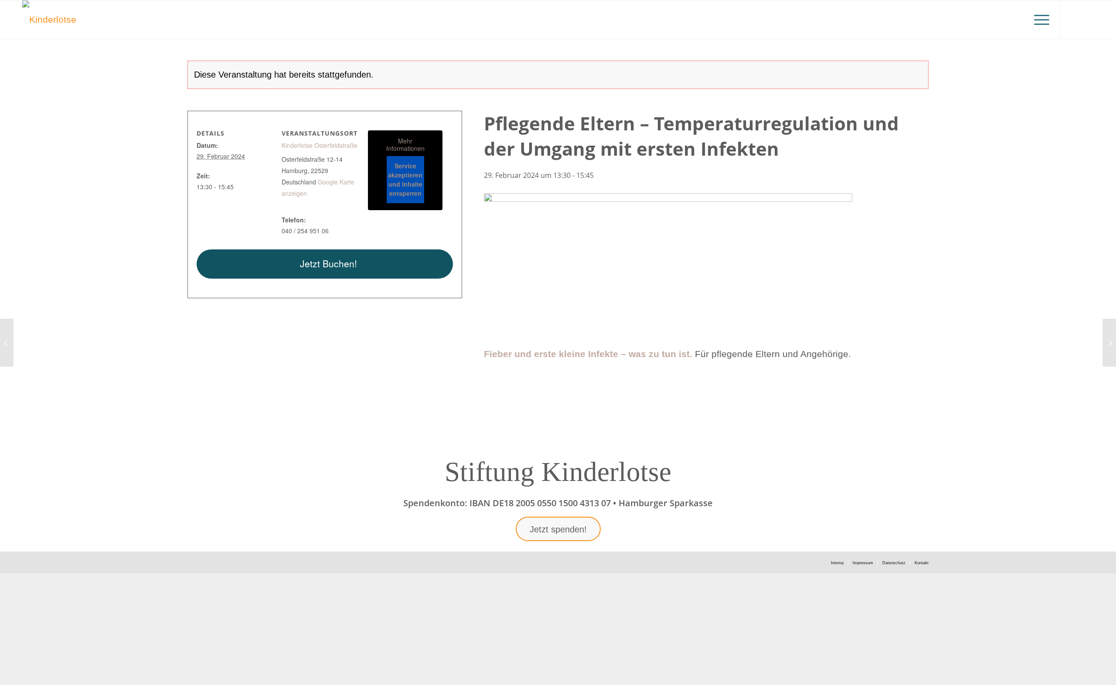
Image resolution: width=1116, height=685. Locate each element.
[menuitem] (1038, 19)
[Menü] (1038, 19)
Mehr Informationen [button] (405, 145)
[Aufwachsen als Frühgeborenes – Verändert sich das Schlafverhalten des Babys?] (7, 343)
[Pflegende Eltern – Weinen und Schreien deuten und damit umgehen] (1109, 343)
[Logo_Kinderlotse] (49, 19)
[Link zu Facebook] (1087, 19)
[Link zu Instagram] (1074, 19)
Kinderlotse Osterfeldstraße (319, 145)
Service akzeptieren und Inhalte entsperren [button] (405, 179)
